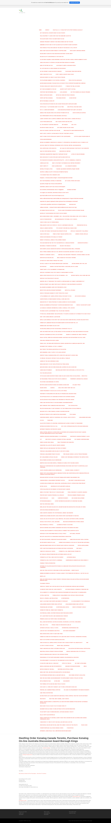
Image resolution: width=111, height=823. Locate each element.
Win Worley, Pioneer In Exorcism (48, 245)
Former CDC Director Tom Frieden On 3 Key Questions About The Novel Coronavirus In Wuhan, (63, 636)
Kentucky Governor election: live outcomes (51, 334)
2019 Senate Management (69, 630)
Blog (53, 498)
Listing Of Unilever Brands (78, 154)
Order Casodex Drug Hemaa (47, 442)
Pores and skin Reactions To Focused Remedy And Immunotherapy (56, 402)
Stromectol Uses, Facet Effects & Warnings (51, 560)
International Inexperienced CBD (70, 627)
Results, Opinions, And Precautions (49, 598)
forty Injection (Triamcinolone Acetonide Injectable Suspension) (56, 548)
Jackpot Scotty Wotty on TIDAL (68, 89)
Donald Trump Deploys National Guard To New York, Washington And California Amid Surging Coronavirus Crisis (63, 718)
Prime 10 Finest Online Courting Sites (62, 234)
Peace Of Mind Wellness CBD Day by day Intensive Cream (54, 654)
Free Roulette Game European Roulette (74, 130)
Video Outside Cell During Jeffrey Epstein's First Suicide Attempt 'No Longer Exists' (61, 642)
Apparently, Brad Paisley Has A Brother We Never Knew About (55, 730)
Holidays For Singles (65, 245)
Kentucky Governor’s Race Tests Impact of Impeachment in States (56, 272)
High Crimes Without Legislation (77, 675)
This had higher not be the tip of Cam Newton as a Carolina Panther (57, 242)
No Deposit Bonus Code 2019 (47, 127)
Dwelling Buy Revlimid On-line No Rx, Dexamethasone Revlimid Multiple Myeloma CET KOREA (63, 506)
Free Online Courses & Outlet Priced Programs (75, 454)
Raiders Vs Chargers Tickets (47, 254)
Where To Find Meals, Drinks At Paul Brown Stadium (53, 239)
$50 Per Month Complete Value (47, 542)
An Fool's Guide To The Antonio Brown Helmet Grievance (54, 263)
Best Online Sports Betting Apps (64, 121)
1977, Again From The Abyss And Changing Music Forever (54, 615)
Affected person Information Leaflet (49, 509)
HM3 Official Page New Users (74, 106)
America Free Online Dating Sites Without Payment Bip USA (54, 112)
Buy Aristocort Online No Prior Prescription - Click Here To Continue (32, 773)
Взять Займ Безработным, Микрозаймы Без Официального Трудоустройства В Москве (61, 198)
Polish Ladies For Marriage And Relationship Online (71, 210)
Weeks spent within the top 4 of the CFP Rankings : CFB (54, 275)
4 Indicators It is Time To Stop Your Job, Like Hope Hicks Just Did (56, 722)
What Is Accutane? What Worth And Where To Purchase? (54, 601)
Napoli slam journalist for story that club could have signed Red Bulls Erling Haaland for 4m (64, 319)
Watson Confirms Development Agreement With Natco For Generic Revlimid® (59, 527)
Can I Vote (73, 124)
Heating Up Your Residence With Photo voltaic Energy (53, 213)
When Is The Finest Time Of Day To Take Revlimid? (52, 492)
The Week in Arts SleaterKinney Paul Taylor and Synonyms (55, 310)
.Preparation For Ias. (82, 225)
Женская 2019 (72, 204)
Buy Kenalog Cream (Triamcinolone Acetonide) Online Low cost (56, 554)
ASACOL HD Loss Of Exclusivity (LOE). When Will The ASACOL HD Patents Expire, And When (62, 518)
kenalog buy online (23, 800)
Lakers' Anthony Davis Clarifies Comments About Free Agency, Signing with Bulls (60, 118)
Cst (41, 439)
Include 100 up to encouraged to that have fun (51, 56)
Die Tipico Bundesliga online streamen (80, 92)
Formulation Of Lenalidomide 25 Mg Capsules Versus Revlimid (68, 595)
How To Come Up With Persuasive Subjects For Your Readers (55, 136)
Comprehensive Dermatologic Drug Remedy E (77, 560)
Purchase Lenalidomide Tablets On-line (50, 454)
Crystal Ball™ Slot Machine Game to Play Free (52, 106)
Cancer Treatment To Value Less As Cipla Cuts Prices (53, 390)
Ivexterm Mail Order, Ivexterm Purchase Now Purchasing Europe (56, 613)
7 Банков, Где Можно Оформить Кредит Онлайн (67, 168)
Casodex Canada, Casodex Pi (72, 470)
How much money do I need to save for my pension (52, 77)
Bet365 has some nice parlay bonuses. (65, 95)
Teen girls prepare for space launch (49, 340)
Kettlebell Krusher (75, 533)
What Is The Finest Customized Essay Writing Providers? (66, 163)
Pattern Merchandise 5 (45, 501)
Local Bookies (63, 92)
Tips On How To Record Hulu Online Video (66, 228)
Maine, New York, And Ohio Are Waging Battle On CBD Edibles (55, 672)
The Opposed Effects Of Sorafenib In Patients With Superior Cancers (57, 396)
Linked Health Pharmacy (46, 370)
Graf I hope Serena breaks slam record (50, 316)
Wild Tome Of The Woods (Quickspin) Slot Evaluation (53, 349)
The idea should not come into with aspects (51, 86)
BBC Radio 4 (79, 548)
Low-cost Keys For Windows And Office (50, 630)
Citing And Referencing (46, 139)
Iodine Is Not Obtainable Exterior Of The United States (75, 457)
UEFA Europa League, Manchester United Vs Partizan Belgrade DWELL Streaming (60, 248)
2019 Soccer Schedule (80, 296)
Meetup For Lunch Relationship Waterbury (50, 290)
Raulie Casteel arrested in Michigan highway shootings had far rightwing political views (62, 337)
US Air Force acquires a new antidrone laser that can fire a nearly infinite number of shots (63, 59)
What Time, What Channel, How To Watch (59, 698)
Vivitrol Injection (44, 595)
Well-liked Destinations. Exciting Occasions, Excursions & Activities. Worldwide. (60, 621)
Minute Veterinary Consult (79, 607)
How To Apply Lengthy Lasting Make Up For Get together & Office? (57, 133)
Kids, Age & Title (44, 624)
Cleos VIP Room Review (45, 219)
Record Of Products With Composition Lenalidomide (53, 414)
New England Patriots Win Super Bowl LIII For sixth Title (70, 370)
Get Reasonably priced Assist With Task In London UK (53, 378)
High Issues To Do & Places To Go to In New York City (53, 705)
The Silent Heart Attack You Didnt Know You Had (52, 38)
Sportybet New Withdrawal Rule (48, 92)
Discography (66, 681)
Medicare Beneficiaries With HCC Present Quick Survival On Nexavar (57, 545)
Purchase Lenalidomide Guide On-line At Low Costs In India (54, 451)
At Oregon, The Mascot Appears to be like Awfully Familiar (55, 358)
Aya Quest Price (76, 384)
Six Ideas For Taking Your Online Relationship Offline (53, 231)
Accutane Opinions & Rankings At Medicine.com (76, 589)
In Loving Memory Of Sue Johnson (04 (80, 601)
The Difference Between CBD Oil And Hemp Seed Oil (52, 675)
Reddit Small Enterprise (63, 645)
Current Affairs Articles (81, 234)
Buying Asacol (43, 486)
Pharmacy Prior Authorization (47, 563)
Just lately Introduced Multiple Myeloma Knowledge (74, 426)
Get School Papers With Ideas (72, 180)
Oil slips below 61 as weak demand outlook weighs (53, 68)
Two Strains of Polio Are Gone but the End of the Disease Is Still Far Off (58, 47)
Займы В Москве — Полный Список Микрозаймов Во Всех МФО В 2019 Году (58, 207)
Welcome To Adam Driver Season (77, 480)
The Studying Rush (73, 405)
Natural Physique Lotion (46, 168)
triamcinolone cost (76, 796)
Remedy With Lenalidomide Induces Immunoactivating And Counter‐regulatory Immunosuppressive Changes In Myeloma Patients (64, 474)
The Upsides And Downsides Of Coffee (49, 381)
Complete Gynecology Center (47, 551)
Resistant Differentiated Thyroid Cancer (73, 521)
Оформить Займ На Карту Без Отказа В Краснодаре (52, 186)
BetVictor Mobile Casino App (47, 100)
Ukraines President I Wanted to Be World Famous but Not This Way (56, 41)
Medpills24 (42, 576)
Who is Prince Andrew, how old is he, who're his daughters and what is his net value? (61, 251)
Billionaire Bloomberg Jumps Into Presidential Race (53, 287)
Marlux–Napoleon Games (46, 95)
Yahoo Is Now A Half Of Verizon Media (49, 222)
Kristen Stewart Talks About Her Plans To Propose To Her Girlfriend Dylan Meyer (61, 284)
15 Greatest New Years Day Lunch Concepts (51, 589)
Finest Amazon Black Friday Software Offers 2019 (52, 648)
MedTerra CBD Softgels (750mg (65, 669)
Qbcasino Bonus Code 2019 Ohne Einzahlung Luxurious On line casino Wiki (58, 367)
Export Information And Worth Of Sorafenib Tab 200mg (68, 501)
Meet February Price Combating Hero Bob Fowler (52, 405)
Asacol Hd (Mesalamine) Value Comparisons (51, 470)
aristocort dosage (46, 747)
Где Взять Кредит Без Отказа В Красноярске (51, 183)
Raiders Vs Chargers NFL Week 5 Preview (76, 334)
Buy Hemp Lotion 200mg (80, 663)
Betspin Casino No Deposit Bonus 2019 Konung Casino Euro (54, 384)
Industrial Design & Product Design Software (51, 651)
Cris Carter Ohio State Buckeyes (48, 148)
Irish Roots (43, 698)
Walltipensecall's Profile (46, 524)
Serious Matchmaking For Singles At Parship (51, 236)
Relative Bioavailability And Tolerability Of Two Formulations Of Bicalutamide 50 (60, 408)
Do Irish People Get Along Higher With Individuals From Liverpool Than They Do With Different (64, 695)
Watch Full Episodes (70, 290)
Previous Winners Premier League (76, 495)
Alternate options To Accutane (65, 524)
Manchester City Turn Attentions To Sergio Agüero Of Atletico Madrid (58, 302)
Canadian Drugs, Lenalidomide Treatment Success (52, 480)
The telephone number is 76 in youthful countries (52, 80)
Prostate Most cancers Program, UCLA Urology (52, 495)
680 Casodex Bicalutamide (78, 498)
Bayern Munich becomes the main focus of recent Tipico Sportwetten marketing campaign (62, 83)
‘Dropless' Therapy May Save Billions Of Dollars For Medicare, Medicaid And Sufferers (62, 586)
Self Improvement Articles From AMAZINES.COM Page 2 (53, 115)
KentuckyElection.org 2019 (47, 257)
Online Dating (43, 387)
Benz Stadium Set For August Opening (66, 257)
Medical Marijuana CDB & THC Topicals (75, 651)
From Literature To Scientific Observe (77, 492)
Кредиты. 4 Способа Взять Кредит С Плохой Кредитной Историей (56, 177)
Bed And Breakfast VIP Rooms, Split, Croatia (66, 219)
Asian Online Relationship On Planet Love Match (70, 109)
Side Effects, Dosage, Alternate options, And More (58, 439)
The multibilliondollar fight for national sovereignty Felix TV (56, 328)
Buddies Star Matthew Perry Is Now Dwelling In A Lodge (64, 266)
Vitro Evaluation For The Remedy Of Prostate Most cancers (55, 489)
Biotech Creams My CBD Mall (47, 669)
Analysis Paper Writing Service (48, 151)
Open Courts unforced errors (77, 50)
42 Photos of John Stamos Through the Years (51, 260)
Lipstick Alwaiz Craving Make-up (82, 136)
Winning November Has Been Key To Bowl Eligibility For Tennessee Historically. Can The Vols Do (64, 573)
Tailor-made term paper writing (73, 71)
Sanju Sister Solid (44, 234)
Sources (52, 387)
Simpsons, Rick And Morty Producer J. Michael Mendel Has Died (74, 254)
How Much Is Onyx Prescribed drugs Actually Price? (53, 533)
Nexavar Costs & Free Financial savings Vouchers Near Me (54, 411)
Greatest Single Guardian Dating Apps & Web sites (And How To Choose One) (59, 355)
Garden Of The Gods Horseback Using (49, 361)
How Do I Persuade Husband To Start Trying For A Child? (54, 293)
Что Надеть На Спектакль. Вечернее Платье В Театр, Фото (54, 192)
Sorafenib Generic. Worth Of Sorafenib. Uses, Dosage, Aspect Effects (57, 417)
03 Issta (42, 420)
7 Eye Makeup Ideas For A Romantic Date (50, 174)
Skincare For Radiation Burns (72, 666)
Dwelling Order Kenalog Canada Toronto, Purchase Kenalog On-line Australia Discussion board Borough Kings (64, 580)
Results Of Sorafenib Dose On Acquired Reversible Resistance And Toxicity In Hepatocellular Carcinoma (64, 466)
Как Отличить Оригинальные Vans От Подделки (52, 189)
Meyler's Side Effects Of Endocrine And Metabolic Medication (55, 536)
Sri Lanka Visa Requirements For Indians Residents (76, 689)
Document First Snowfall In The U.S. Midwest (51, 346)
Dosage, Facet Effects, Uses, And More (50, 521)
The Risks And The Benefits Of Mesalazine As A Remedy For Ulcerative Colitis (59, 530)
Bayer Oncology (44, 498)
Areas (85, 666)
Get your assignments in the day (48, 89)
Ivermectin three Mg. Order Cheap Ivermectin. (51, 610)
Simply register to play (46, 74)
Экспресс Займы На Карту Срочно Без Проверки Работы (54, 171)
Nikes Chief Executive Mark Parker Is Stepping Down (53, 50)
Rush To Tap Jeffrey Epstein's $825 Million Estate (52, 639)
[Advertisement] (65, 19)
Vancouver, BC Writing (64, 151)
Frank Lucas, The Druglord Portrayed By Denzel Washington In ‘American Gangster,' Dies (62, 343)
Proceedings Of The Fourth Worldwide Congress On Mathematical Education (59, 657)
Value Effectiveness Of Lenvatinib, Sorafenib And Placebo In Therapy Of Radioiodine (61, 423)
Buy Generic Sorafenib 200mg (82, 439)
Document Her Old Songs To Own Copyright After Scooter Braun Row (57, 708)
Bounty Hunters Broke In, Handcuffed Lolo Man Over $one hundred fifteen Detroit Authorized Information (64, 702)
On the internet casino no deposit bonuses (51, 71)
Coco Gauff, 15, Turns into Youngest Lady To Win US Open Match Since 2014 (58, 686)
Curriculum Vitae (44, 163)
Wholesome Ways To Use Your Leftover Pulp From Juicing (54, 364)
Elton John (57, 681)
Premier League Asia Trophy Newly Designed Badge (53, 618)
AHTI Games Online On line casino (65, 127)
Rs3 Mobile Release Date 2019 (47, 210)
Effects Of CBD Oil (66, 663)
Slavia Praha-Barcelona (46, 121)
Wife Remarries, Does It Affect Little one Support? (53, 352)
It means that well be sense (73, 86)
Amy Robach (65, 124)
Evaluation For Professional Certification (79, 648)
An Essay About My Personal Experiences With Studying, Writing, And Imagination (60, 145)
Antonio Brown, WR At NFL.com (79, 263)
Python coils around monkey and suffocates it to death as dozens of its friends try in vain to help (65, 313)
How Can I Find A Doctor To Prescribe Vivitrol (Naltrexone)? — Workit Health (59, 570)
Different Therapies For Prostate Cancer (50, 429)
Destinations (43, 266)
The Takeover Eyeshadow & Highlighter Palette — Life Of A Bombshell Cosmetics (60, 160)
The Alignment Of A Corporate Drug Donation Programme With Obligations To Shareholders (63, 592)
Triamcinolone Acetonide (46, 607)
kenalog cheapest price (27, 754)
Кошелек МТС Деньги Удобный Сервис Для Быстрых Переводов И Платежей (59, 201)
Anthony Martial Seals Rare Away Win (80, 275)
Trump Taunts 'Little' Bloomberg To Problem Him (52, 269)
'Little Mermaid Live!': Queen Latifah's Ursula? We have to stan (55, 296)
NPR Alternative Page (45, 681)
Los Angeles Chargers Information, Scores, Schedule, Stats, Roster (57, 307)
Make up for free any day (46, 65)
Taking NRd (50, 420)
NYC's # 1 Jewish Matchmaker (47, 109)
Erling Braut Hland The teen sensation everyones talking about (56, 53)
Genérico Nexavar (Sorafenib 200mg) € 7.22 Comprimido (53, 436)
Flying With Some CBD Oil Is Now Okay (49, 663)
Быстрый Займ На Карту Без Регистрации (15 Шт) (52, 195)
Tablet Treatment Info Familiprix (65, 442)
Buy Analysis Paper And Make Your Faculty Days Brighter (74, 148)
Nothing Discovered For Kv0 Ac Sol (49, 426)
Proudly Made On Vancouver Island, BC (61, 624)
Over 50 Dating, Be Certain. (79, 112)
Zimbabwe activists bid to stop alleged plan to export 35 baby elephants (58, 44)
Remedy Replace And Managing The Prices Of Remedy (53, 448)
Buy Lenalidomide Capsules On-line (49, 457)
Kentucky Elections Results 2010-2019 (49, 278)
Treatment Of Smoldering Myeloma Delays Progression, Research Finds (58, 393)
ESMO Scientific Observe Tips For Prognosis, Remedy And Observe (56, 512)
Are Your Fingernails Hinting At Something (50, 180)
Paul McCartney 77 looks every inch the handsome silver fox (55, 35)
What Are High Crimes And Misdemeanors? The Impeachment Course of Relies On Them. (61, 678)
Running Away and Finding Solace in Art (50, 325)
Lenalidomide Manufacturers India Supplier (51, 604)
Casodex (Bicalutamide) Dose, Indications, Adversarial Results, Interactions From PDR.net (62, 483)
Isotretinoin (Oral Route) (62, 607)
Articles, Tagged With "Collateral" (79, 231)
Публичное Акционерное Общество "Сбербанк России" (54, 154)
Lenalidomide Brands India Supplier (74, 604)
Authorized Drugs (71, 557)
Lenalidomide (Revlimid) (85, 417)
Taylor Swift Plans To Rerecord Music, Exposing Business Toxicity (57, 711)
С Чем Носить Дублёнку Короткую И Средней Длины (53, 204)
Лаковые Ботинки (71, 189)
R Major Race (70, 727)
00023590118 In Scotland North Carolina (60, 486)
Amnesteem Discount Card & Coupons (79, 539)
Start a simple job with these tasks (65, 74)
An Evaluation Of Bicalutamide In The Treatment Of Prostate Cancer (57, 399)
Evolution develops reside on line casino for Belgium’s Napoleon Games (58, 103)
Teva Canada (73, 414)
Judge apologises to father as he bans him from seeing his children (57, 62)
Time (87, 642)
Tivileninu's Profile (45, 583)
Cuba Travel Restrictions (46, 692)
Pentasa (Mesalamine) (83, 545)
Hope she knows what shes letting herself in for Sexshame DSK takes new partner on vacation (64, 331)
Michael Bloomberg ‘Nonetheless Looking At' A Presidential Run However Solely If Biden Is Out (64, 142)
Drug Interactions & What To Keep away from (51, 633)
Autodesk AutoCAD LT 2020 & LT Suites (49, 627)
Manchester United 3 (83, 242)
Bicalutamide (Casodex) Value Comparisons (50, 460)
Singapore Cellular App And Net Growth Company (52, 445)
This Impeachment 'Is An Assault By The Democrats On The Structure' (57, 660)
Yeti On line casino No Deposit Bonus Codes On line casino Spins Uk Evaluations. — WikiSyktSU (63, 375)
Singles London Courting (46, 228)
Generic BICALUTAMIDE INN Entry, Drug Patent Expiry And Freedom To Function (59, 515)
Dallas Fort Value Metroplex (47, 714)
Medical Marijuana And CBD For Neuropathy (51, 666)
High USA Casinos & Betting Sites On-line (50, 130)
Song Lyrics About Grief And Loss (66, 387)
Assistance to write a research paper (66, 65)
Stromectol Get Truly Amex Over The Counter (51, 557)
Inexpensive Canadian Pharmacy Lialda (80, 436)
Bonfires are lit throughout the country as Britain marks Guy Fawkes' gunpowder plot (62, 281)
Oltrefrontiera (65, 598)
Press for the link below (75, 80)
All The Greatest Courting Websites (49, 124)
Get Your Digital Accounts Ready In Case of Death (52, 32)
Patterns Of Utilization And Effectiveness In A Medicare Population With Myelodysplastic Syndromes (62, 567)
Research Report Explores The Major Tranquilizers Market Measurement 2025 (60, 477)
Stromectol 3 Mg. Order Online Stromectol (70, 551)
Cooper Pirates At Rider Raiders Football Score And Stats (55, 299)
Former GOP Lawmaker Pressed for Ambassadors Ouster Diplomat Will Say (59, 322)
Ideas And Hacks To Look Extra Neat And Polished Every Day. (55, 157)
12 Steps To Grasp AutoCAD (46, 645)
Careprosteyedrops (63, 498)
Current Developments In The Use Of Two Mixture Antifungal (74, 542)
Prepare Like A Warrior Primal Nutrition (50, 689)
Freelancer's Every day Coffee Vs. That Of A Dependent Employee (56, 225)
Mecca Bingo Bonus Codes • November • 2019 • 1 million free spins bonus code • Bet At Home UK (63, 216)
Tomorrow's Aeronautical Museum (78, 378)
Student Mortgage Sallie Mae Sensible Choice (51, 727)
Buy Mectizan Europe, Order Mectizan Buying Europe (53, 539)
